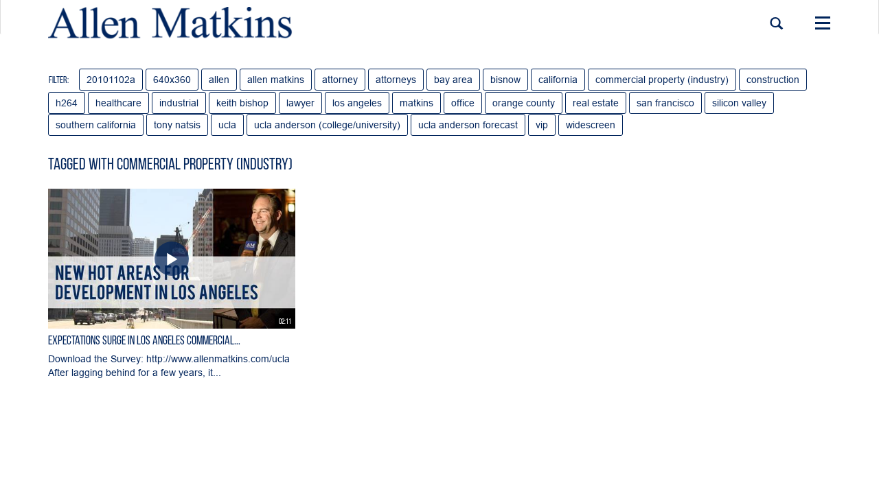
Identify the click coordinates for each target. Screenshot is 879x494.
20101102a (111, 79)
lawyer (300, 102)
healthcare (118, 102)
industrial (178, 102)
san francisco (665, 102)
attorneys (396, 79)
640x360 (172, 79)
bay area (453, 79)
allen (219, 79)
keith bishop (242, 102)
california (558, 79)
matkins (416, 102)
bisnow (505, 79)
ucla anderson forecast (468, 124)
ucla (227, 124)
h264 (67, 102)
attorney (340, 79)
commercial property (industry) (662, 79)
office (463, 102)
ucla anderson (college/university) (327, 124)
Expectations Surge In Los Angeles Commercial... (144, 342)
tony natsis (177, 124)
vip (542, 124)
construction (772, 79)
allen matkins (275, 79)
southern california (96, 124)
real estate (596, 102)
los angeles (357, 102)
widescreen (590, 124)
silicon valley (739, 102)
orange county (523, 102)
